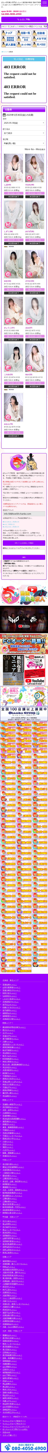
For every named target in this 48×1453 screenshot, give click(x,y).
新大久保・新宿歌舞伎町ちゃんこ (16, 1064)
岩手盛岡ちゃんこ (10, 1010)
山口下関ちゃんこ (10, 1375)
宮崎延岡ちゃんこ (10, 1409)
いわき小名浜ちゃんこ (11, 999)
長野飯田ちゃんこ (10, 1235)
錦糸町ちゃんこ (9, 1073)
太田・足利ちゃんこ (11, 1110)
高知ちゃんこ (8, 1381)
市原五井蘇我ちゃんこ (11, 1133)
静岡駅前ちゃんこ (10, 1184)
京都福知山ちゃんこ (11, 1324)
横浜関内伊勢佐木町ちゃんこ (14, 1027)
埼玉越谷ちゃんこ (10, 1096)
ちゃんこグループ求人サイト (14, 1423)
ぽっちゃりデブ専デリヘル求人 (15, 1429)
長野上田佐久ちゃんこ (11, 1250)
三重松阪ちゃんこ (10, 1198)
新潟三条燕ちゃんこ (11, 1252)
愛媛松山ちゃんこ (10, 1335)
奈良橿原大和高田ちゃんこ (13, 1269)
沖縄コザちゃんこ (10, 1401)
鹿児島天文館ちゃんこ (11, 1338)
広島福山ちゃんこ (10, 1352)
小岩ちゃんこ (8, 1141)
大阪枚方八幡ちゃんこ (11, 1306)
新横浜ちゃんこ (9, 1124)
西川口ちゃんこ (9, 1030)
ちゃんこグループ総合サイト (14, 1421)
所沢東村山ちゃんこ (11, 1107)
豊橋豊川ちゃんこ (10, 1187)
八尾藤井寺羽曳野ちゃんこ (13, 1284)
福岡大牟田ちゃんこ (11, 1398)
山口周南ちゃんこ (10, 1366)
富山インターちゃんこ (11, 1229)
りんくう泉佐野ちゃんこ (12, 1298)
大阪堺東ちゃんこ (10, 1295)
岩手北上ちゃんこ (10, 1004)
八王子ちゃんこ (9, 1150)
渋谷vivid (6, 1432)
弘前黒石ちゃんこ (10, 996)
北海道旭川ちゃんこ (11, 1001)
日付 (4, 118)
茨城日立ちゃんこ (10, 1156)
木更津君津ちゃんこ (11, 1070)
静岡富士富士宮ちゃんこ (12, 1212)
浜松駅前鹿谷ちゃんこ (11, 1210)
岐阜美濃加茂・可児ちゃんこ (14, 1207)
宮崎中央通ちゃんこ (11, 1392)
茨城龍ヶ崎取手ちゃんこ (12, 1104)
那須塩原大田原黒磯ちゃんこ (14, 1118)
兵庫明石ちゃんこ (10, 1292)
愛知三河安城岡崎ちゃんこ (13, 1167)
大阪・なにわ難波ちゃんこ (13, 1327)
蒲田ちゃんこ (8, 1147)
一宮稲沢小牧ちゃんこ (11, 1173)
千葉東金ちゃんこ (10, 1076)
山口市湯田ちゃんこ (11, 1406)
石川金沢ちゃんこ (10, 1227)
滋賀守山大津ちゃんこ (11, 1312)
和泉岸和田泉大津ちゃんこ (13, 1275)
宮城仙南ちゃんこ (10, 984)
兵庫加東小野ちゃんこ (11, 1315)
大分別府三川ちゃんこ (11, 1412)
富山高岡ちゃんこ (10, 1224)
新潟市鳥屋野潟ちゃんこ (12, 1244)
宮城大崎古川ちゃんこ (11, 990)
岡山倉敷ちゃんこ (10, 1384)
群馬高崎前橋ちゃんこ (11, 1047)
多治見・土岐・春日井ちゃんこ (15, 1181)
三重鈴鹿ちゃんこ (10, 1201)
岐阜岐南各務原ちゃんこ (12, 1192)
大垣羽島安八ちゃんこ (11, 1170)
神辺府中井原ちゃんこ (11, 1404)
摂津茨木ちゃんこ (10, 1309)
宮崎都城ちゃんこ (10, 1361)
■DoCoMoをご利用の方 (11, 522)
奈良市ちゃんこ (9, 1286)
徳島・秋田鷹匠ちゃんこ (12, 1358)
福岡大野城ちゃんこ (11, 1378)
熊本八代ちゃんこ (10, 1389)
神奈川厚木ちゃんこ (11, 1061)
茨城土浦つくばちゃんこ (12, 1081)
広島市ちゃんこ (9, 1369)
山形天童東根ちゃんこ (11, 987)
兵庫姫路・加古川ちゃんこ (13, 1281)
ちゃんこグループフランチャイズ (16, 1426)
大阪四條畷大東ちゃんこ (12, 1318)
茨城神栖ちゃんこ (10, 1115)
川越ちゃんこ (8, 1041)
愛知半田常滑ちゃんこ (11, 1204)
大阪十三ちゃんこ (10, 1301)
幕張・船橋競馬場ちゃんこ (13, 1127)
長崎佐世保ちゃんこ (11, 1341)
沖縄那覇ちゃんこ (10, 1364)
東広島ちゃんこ (9, 1386)
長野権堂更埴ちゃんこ (11, 1241)
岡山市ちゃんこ (9, 1395)
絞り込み (6, 129)
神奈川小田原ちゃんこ (11, 1084)
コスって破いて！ (10, 1435)
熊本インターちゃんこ (11, 1344)
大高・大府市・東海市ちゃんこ (15, 1190)
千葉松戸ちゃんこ (10, 1087)
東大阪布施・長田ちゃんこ (13, 1278)
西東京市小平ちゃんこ (11, 1138)
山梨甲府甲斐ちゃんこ (11, 1238)
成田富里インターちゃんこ (13, 1044)
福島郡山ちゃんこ (10, 1013)
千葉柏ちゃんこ (9, 1130)
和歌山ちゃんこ (9, 1267)
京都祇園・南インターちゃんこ (15, 1264)
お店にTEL (24, 19)
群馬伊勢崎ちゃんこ (11, 1090)
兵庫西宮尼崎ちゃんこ (11, 1321)
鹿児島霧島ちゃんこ (11, 1346)
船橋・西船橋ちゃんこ (11, 1153)
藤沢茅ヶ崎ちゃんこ (11, 1093)
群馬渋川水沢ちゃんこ (11, 1078)
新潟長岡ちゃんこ (10, 1232)
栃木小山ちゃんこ (10, 1056)
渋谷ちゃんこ (8, 1144)
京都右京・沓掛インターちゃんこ (16, 1304)
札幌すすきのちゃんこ (11, 1007)
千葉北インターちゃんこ (12, 1135)
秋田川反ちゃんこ (10, 993)
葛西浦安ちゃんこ (10, 1121)
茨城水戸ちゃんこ (10, 1036)
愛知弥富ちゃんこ (10, 1175)
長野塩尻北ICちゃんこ (11, 1247)
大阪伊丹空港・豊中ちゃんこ (14, 1272)
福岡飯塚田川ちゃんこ (11, 1372)
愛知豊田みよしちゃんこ (12, 1195)
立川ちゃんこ (8, 1033)
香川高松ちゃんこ (10, 1349)
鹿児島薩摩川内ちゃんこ (12, 1355)
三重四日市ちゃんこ (11, 1178)
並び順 (5, 139)
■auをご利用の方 (9, 524)
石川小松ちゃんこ (10, 1221)
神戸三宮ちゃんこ (10, 1289)
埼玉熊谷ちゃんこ (10, 1053)
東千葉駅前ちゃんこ (11, 1038)
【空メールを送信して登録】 (24, 543)
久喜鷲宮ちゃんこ (10, 1113)
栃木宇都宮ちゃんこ (11, 1050)
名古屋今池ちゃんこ (11, 1164)
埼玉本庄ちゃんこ (10, 1067)
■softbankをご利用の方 (11, 527)
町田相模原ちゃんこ (11, 1058)
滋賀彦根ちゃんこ (10, 1261)
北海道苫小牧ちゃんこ (11, 1019)
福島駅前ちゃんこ (10, 1016)
